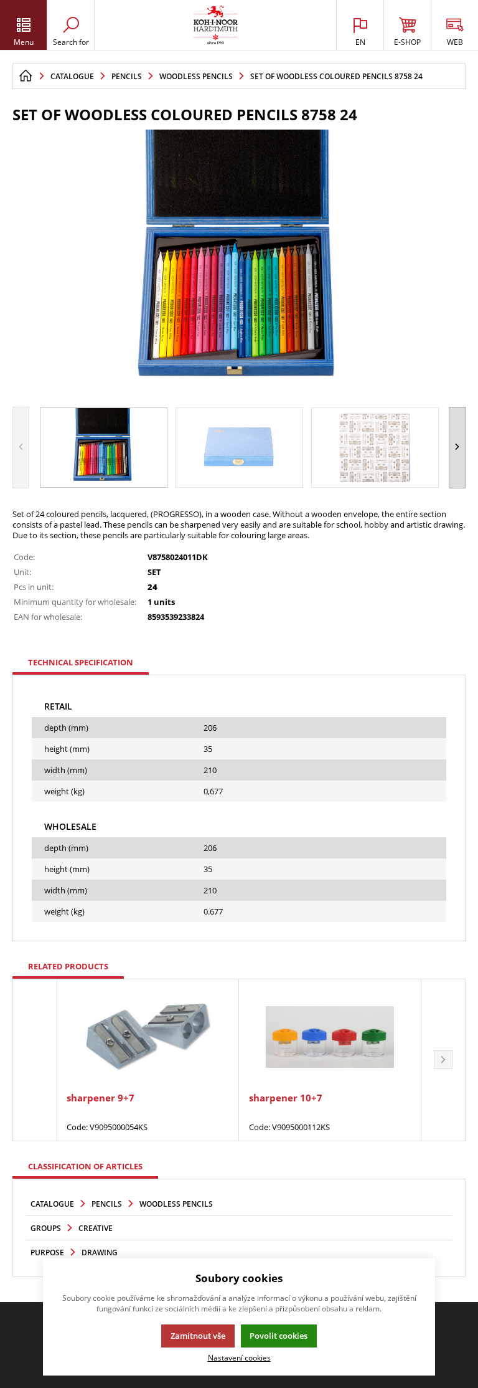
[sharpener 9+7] (147, 1037)
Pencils (106, 1204)
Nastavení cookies (239, 1357)
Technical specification (80, 662)
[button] (457, 447)
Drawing (100, 1252)
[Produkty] (215, 25)
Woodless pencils (176, 1204)
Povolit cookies (278, 1335)
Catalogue (52, 1204)
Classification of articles (85, 1166)
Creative (95, 1228)
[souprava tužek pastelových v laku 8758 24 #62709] (239, 263)
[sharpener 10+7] (330, 1037)
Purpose (47, 1252)
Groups (45, 1228)
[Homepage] (25, 76)
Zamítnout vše (198, 1335)
